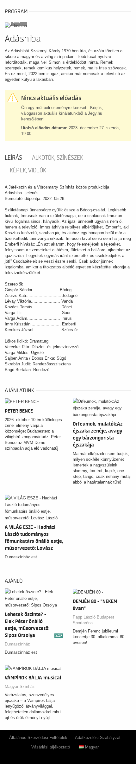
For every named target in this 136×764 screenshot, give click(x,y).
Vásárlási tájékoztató (50, 747)
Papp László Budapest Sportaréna (93, 620)
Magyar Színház (20, 686)
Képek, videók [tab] (28, 170)
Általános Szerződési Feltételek (38, 737)
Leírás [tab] (13, 157)
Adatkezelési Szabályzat (98, 737)
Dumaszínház (17, 644)
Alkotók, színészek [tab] (57, 157)
